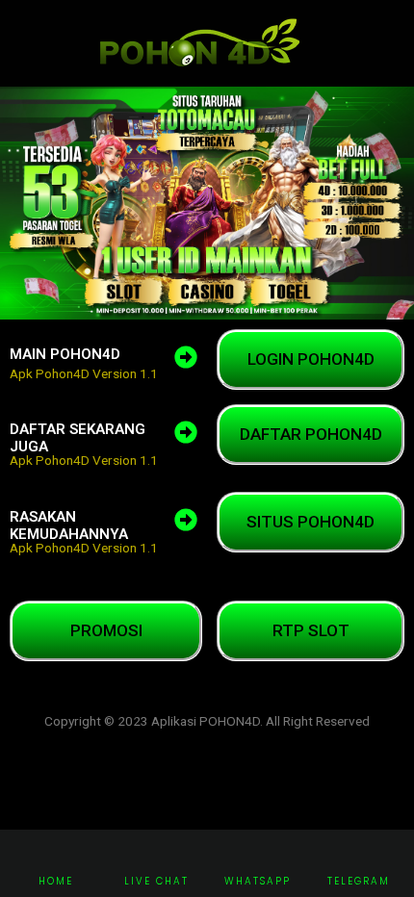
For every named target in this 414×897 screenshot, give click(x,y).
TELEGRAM (358, 881)
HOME (56, 881)
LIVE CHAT (156, 881)
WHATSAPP (257, 881)
